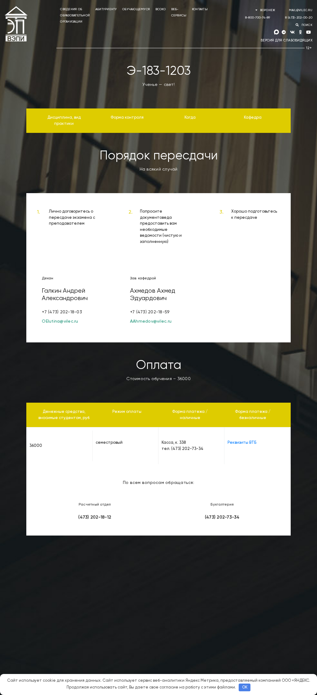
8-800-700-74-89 (257, 17)
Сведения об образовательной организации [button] (75, 15)
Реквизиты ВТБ (242, 443)
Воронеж (267, 10)
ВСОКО (160, 9)
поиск (306, 25)
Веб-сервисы (179, 12)
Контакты (200, 9)
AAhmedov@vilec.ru (151, 321)
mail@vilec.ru (300, 10)
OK (244, 687)
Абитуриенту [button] (106, 9)
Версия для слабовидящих (286, 40)
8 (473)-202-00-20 (298, 17)
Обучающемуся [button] (136, 9)
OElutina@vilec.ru (60, 321)
